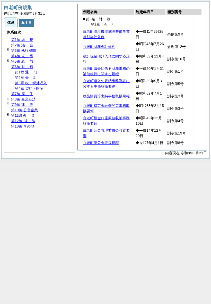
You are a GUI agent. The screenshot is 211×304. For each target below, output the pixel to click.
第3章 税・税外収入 (31, 83)
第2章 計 (26, 77)
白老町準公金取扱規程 (101, 143)
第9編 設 (22, 105)
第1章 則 (26, 72)
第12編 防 (23, 121)
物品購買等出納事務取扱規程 (106, 96)
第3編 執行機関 (23, 50)
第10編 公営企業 (24, 110)
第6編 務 (22, 67)
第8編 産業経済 (23, 99)
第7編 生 (22, 94)
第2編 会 (22, 45)
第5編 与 (22, 61)
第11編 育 (23, 115)
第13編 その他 (22, 126)
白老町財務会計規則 (99, 47)
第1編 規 (22, 40)
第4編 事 (22, 56)
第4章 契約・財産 (29, 88)
